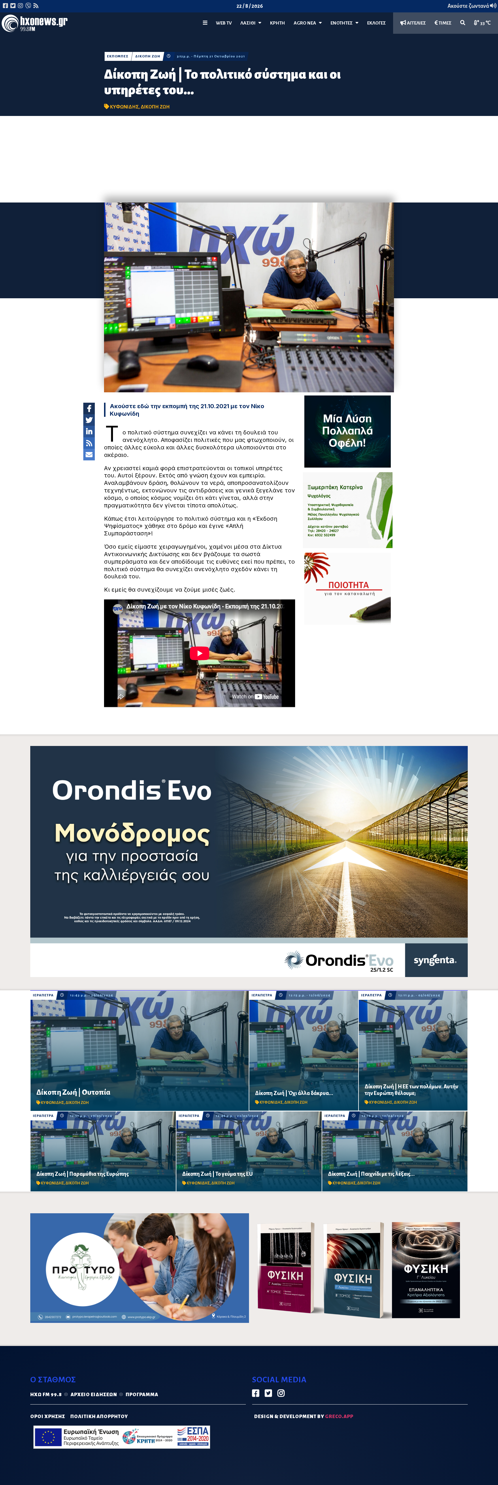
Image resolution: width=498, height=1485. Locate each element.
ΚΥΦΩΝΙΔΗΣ (124, 107)
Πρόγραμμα (142, 1394)
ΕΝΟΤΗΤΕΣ (343, 23)
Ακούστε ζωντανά (469, 6)
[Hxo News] (34, 24)
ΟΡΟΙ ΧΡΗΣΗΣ (47, 1416)
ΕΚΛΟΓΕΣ (376, 23)
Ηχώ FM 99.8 (46, 1394)
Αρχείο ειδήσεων (94, 1394)
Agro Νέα (306, 23)
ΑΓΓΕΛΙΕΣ (416, 23)
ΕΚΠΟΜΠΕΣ (118, 56)
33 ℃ (485, 23)
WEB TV (224, 23)
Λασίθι (249, 23)
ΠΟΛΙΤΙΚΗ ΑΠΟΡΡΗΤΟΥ (99, 1416)
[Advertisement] (249, 159)
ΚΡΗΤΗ (277, 23)
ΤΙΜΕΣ (445, 23)
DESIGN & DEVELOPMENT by (303, 1416)
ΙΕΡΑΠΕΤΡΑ (43, 995)
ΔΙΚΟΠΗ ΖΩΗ (147, 56)
